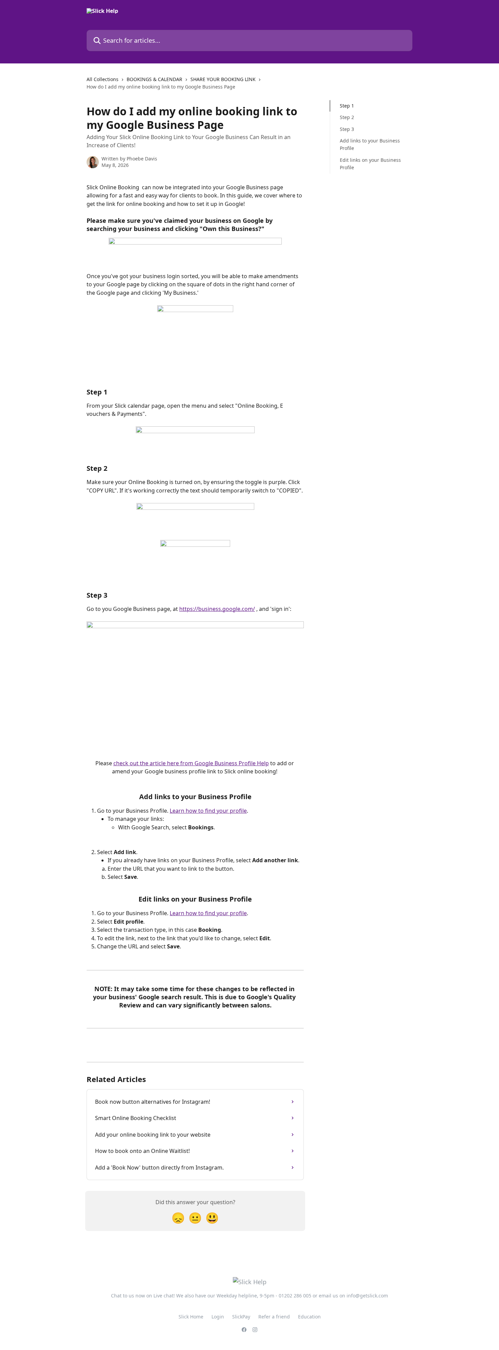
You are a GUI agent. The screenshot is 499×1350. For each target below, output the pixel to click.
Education (309, 1316)
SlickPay (241, 1316)
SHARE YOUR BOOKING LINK (223, 79)
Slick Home (191, 1316)
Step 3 (347, 129)
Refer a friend (274, 1316)
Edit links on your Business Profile (370, 164)
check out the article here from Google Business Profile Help (191, 763)
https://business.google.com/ (217, 609)
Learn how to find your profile (208, 810)
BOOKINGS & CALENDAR (154, 79)
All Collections (102, 79)
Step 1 (347, 105)
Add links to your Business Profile (370, 144)
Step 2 (347, 117)
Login (217, 1316)
